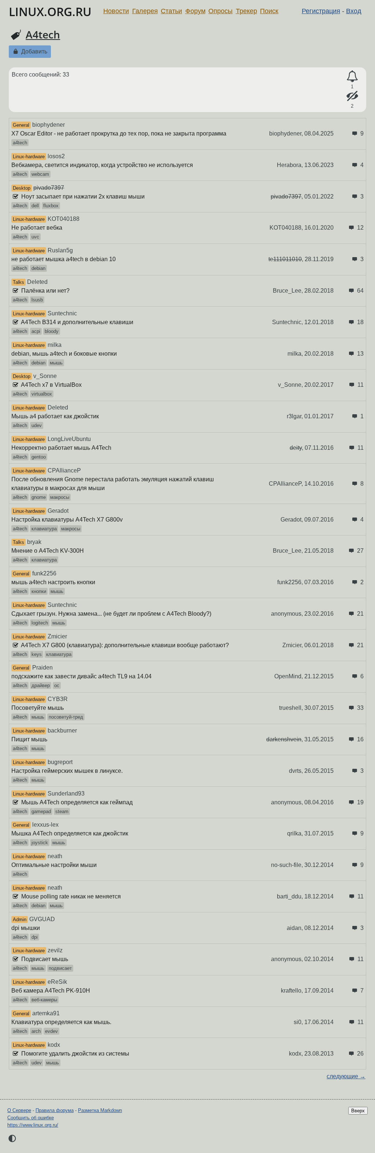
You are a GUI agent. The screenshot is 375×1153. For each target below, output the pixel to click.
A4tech (43, 34)
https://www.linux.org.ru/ (32, 1125)
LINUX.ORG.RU (50, 11)
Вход (353, 11)
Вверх (358, 1110)
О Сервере (19, 1110)
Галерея (145, 11)
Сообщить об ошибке (30, 1117)
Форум (195, 11)
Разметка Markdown (100, 1110)
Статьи (171, 11)
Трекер (246, 11)
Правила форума (55, 1110)
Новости (116, 11)
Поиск (269, 11)
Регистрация (321, 11)
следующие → (346, 1076)
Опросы (220, 11)
